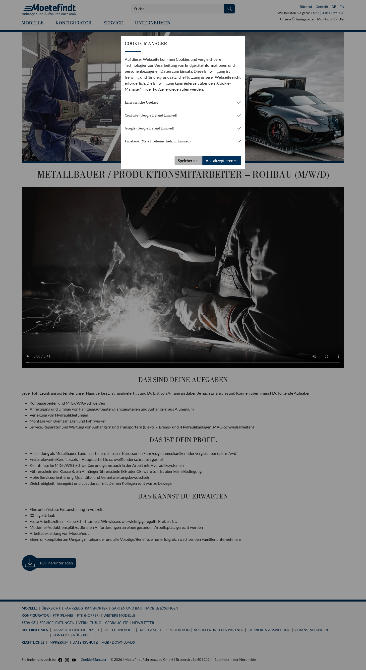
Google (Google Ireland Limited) (149, 128)
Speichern (186, 160)
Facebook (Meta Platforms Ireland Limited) (157, 141)
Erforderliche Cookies (141, 102)
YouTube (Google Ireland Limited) (151, 115)
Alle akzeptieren (220, 160)
